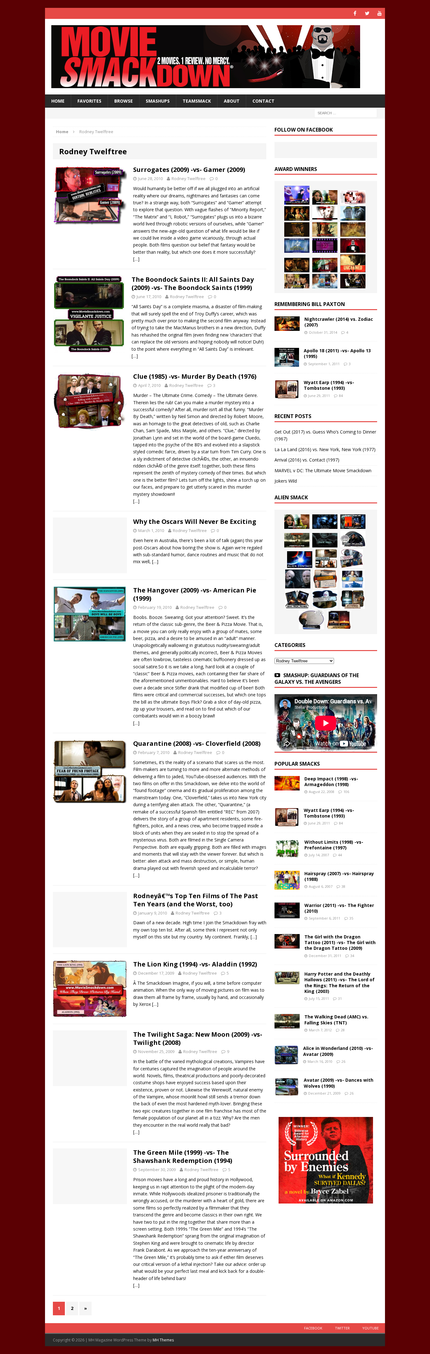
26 (343, 1061)
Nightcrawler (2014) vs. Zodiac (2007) (338, 322)
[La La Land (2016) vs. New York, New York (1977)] (296, 195)
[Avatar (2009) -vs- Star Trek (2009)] (351, 558)
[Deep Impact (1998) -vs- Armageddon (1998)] (287, 787)
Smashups (158, 101)
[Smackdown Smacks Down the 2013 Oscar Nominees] (352, 245)
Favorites (89, 101)
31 (340, 998)
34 (352, 955)
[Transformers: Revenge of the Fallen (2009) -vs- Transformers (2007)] (297, 599)
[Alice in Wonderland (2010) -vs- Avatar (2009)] (286, 1061)
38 (343, 886)
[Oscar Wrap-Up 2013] (352, 229)
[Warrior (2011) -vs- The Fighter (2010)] (287, 915)
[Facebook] (354, 13)
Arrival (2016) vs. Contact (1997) (306, 460)
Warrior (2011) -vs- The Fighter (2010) (339, 908)
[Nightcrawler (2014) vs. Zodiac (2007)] (287, 327)
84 (341, 395)
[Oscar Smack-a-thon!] (296, 245)
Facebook (313, 1328)
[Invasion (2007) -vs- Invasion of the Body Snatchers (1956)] (311, 619)
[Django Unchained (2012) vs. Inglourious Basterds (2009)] (296, 265)
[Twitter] (367, 13)
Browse (123, 101)
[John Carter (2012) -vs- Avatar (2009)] (352, 521)
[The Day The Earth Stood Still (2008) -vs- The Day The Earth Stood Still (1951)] (352, 599)
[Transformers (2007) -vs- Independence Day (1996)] (339, 619)
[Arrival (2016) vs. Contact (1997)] (324, 197)
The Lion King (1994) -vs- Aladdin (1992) (195, 964)
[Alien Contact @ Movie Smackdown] (299, 559)
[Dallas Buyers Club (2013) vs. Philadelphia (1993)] (324, 213)
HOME (58, 101)
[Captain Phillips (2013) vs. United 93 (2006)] (324, 229)
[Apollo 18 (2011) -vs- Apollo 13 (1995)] (286, 363)
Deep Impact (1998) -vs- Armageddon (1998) (331, 781)
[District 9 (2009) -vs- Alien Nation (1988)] (325, 578)
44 (340, 855)
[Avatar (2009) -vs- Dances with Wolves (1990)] (286, 1093)
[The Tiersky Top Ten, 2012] (324, 245)
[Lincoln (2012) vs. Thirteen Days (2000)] (352, 281)
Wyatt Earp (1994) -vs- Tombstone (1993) (329, 385)
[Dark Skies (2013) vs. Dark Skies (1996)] (324, 521)
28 (343, 1030)
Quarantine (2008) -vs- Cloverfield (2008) (197, 743)
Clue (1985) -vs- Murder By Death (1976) (195, 376)
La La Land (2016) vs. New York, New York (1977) (325, 449)
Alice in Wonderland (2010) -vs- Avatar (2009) (338, 1051)
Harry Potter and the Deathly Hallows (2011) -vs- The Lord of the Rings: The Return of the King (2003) (339, 982)
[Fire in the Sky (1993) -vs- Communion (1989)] (324, 599)
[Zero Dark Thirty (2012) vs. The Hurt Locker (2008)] (324, 265)
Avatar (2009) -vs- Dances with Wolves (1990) (338, 1083)
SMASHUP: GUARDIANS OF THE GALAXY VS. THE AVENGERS (316, 678)
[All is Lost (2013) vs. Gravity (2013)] (352, 213)
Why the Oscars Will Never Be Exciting (194, 521)
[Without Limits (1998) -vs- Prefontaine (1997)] (287, 854)
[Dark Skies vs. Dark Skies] (324, 540)
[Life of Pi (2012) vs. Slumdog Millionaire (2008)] (324, 281)
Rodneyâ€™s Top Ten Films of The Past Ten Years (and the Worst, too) (195, 900)
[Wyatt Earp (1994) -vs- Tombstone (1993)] (286, 395)
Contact (263, 101)
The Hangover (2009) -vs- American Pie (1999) (194, 594)
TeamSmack (197, 101)
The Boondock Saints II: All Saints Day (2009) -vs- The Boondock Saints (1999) (193, 283)
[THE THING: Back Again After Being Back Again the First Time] (352, 538)
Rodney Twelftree (189, 178)
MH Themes (163, 1340)
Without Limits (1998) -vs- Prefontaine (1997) (333, 845)
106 (346, 791)
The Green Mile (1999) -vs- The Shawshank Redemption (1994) (182, 1156)
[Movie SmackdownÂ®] (215, 56)
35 (351, 918)
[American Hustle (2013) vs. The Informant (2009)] (296, 213)
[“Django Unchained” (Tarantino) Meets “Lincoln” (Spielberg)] (352, 263)
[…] (136, 259)
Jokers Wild (285, 481)
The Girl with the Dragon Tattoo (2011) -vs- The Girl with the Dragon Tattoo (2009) (340, 942)
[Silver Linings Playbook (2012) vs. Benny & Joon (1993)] (296, 281)
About (232, 101)
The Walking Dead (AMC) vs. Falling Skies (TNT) (336, 1019)
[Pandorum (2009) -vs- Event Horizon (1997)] (297, 578)
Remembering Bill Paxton (309, 304)
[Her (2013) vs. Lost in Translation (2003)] (352, 197)
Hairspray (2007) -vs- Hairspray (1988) (339, 876)
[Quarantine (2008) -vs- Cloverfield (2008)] (326, 558)
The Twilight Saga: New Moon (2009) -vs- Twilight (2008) (197, 1038)
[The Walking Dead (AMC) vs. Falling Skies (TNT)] (296, 540)
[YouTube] (379, 13)
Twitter (342, 1328)
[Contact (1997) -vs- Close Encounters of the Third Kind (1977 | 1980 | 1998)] (352, 578)
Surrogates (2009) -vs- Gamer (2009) (189, 169)
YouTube (370, 1328)
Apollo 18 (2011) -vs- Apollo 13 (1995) (337, 353)
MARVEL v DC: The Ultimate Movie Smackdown (322, 470)
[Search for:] (345, 113)
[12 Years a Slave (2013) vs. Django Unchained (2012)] (296, 229)
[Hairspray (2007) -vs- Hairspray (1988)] (287, 886)
